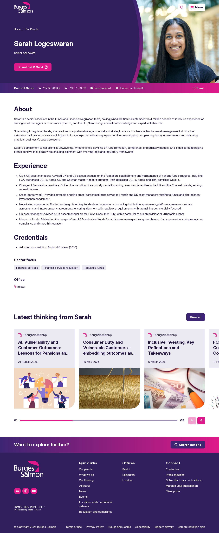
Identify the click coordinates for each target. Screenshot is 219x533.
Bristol (126, 469)
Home (17, 29)
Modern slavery (164, 527)
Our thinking (86, 480)
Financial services (27, 267)
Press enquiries (175, 474)
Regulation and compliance (95, 511)
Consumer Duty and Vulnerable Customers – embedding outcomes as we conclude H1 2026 (107, 350)
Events (83, 496)
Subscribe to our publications (184, 480)
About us (84, 485)
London (127, 480)
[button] (46, 420)
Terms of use (74, 527)
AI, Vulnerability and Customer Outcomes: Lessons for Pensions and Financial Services (43, 350)
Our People (31, 29)
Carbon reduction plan (191, 527)
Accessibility (142, 527)
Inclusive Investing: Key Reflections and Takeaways (171, 348)
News (82, 491)
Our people (86, 469)
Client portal (173, 491)
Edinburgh (128, 474)
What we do (86, 474)
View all (195, 317)
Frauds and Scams (119, 527)
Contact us (172, 469)
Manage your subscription (182, 485)
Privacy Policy (95, 527)
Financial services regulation (60, 267)
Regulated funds (94, 267)
